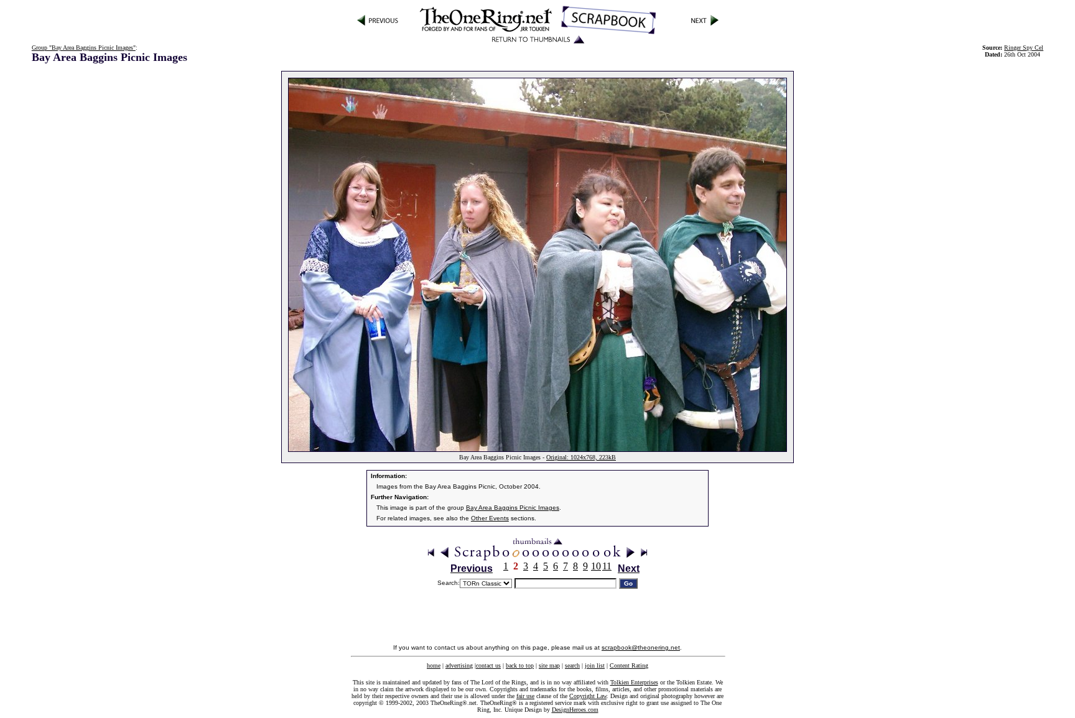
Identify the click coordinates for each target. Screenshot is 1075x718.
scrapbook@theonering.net (641, 647)
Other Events (490, 518)
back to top (520, 665)
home (433, 665)
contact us (488, 665)
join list (595, 665)
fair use (525, 696)
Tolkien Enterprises (634, 682)
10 (596, 566)
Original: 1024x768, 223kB (581, 457)
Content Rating (629, 665)
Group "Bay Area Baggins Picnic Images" (84, 47)
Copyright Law (588, 696)
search (572, 665)
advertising (459, 665)
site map (549, 665)
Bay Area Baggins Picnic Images (512, 507)
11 (607, 566)
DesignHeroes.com (575, 709)
